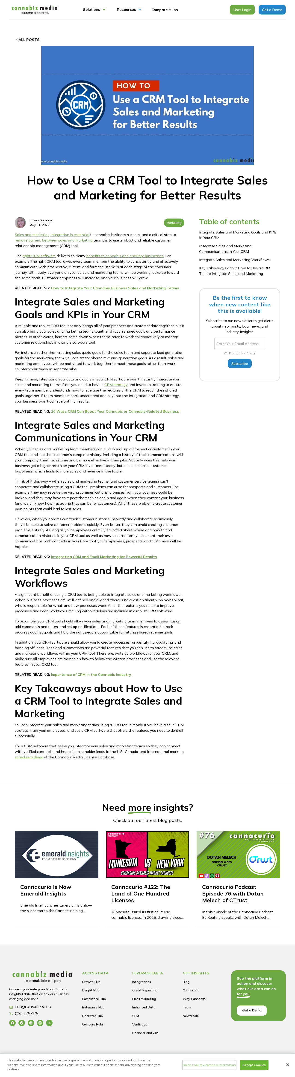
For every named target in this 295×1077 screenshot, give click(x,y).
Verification (140, 1024)
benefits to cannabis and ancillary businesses (125, 255)
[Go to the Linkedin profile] (31, 1022)
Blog (186, 982)
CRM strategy (116, 384)
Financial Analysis (145, 1033)
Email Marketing (144, 999)
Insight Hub (90, 990)
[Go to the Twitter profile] (21, 1022)
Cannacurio (191, 990)
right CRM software (39, 255)
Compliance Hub (94, 999)
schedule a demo (29, 757)
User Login (242, 9)
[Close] (288, 1065)
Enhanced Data (143, 1007)
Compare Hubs (164, 9)
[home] (35, 10)
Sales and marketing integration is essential (52, 234)
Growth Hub (91, 982)
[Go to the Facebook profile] (12, 1022)
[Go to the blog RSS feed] (49, 1022)
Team (187, 1007)
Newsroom (191, 1016)
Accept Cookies (254, 1065)
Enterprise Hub (93, 1007)
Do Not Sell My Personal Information (209, 1065)
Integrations (141, 982)
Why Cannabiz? (194, 999)
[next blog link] (56, 878)
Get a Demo (272, 9)
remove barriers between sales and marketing (54, 240)
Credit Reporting (144, 990)
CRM (135, 1016)
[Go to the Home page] (43, 978)
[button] (94, 10)
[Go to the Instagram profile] (40, 1022)
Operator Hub (92, 1016)
